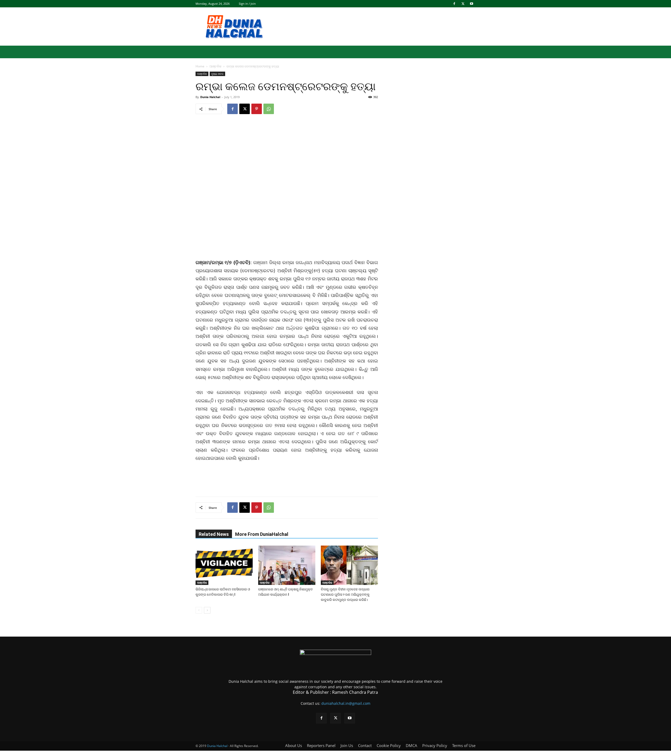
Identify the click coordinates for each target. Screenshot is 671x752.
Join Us (346, 745)
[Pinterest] (256, 109)
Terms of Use (463, 745)
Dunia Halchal (210, 97)
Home (200, 66)
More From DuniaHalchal (261, 534)
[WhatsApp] (268, 109)
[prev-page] (199, 610)
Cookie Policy (389, 745)
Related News (214, 534)
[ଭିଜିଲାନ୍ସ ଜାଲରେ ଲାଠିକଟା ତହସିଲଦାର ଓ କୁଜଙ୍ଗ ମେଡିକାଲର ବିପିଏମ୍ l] (224, 565)
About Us (293, 745)
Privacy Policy (434, 745)
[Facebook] (454, 3)
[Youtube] (471, 3)
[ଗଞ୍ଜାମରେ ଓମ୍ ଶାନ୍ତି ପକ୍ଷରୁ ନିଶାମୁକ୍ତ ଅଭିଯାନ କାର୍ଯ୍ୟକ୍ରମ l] (286, 565)
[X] (463, 3)
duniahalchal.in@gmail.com (345, 703)
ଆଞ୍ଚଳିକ (215, 66)
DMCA (411, 745)
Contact (365, 745)
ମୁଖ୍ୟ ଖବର (217, 74)
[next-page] (207, 610)
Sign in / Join (247, 4)
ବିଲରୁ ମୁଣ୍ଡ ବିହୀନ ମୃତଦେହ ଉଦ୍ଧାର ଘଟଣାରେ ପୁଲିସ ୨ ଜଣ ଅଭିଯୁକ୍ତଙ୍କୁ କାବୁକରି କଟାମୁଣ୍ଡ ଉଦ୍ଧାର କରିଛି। (345, 594)
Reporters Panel (321, 745)
